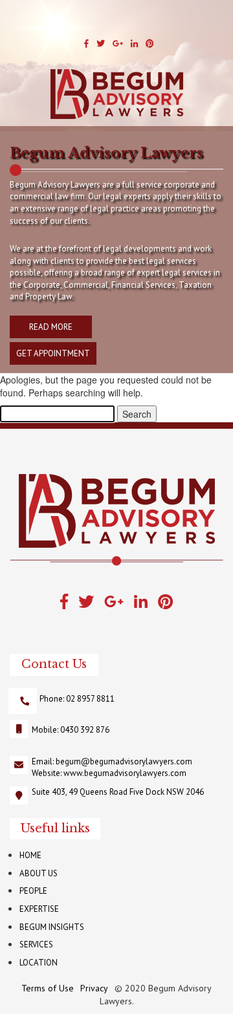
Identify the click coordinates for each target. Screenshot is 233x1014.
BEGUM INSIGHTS (51, 927)
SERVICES (36, 944)
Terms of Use (47, 988)
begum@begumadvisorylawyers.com (124, 761)
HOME (30, 855)
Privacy (94, 988)
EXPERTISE (39, 908)
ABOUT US (38, 873)
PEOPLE (33, 890)
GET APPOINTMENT (53, 353)
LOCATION (38, 962)
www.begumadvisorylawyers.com (124, 773)
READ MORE (50, 326)
